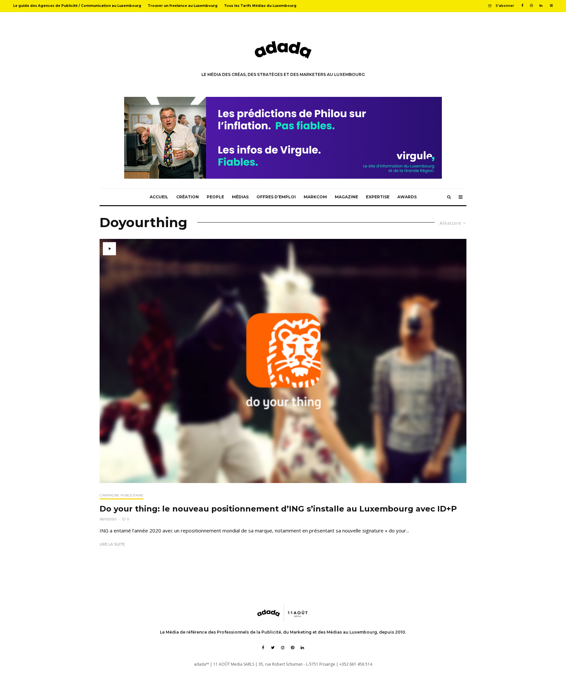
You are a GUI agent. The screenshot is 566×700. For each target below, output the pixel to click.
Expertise (377, 196)
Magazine (346, 196)
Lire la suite (112, 544)
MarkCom (315, 196)
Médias (240, 196)
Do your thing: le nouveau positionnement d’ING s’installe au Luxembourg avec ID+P (278, 508)
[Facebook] (522, 5)
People (215, 196)
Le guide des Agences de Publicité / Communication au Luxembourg (77, 6)
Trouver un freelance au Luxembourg (182, 6)
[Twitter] (273, 648)
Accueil (159, 196)
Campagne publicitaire (121, 495)
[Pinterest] (292, 648)
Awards (407, 196)
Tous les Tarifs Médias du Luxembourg (260, 6)
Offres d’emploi (276, 196)
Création (187, 196)
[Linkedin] (541, 5)
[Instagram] (531, 5)
